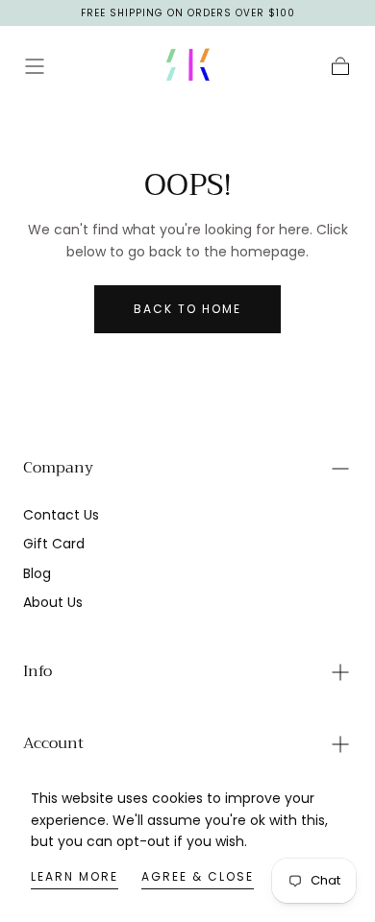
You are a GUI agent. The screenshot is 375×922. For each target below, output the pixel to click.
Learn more (74, 876)
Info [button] (37, 671)
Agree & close (197, 876)
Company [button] (58, 467)
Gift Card (54, 543)
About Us (53, 602)
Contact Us (61, 514)
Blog (37, 573)
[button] (34, 66)
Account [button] (53, 743)
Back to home (187, 309)
